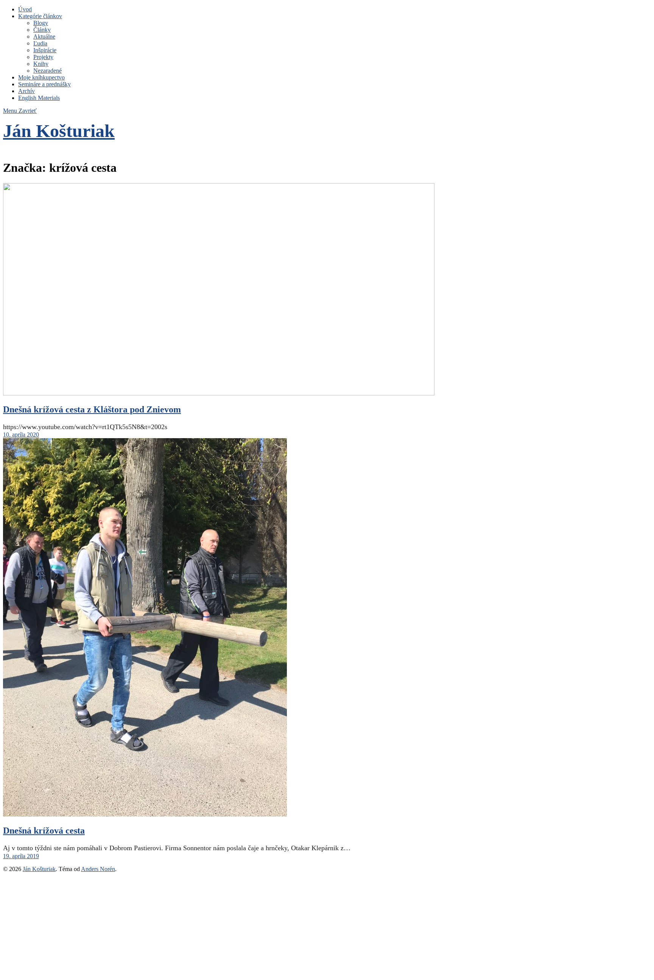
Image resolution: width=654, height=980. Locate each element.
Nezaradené (47, 70)
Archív (26, 91)
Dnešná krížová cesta (44, 830)
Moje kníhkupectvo (41, 77)
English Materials (39, 98)
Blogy (40, 23)
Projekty (43, 57)
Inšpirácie (44, 50)
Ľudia (40, 43)
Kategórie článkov (40, 16)
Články (42, 29)
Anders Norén (98, 869)
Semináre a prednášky (44, 84)
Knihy (40, 64)
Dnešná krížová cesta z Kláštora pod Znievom (92, 409)
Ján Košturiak (59, 131)
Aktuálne (44, 36)
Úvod (25, 9)
